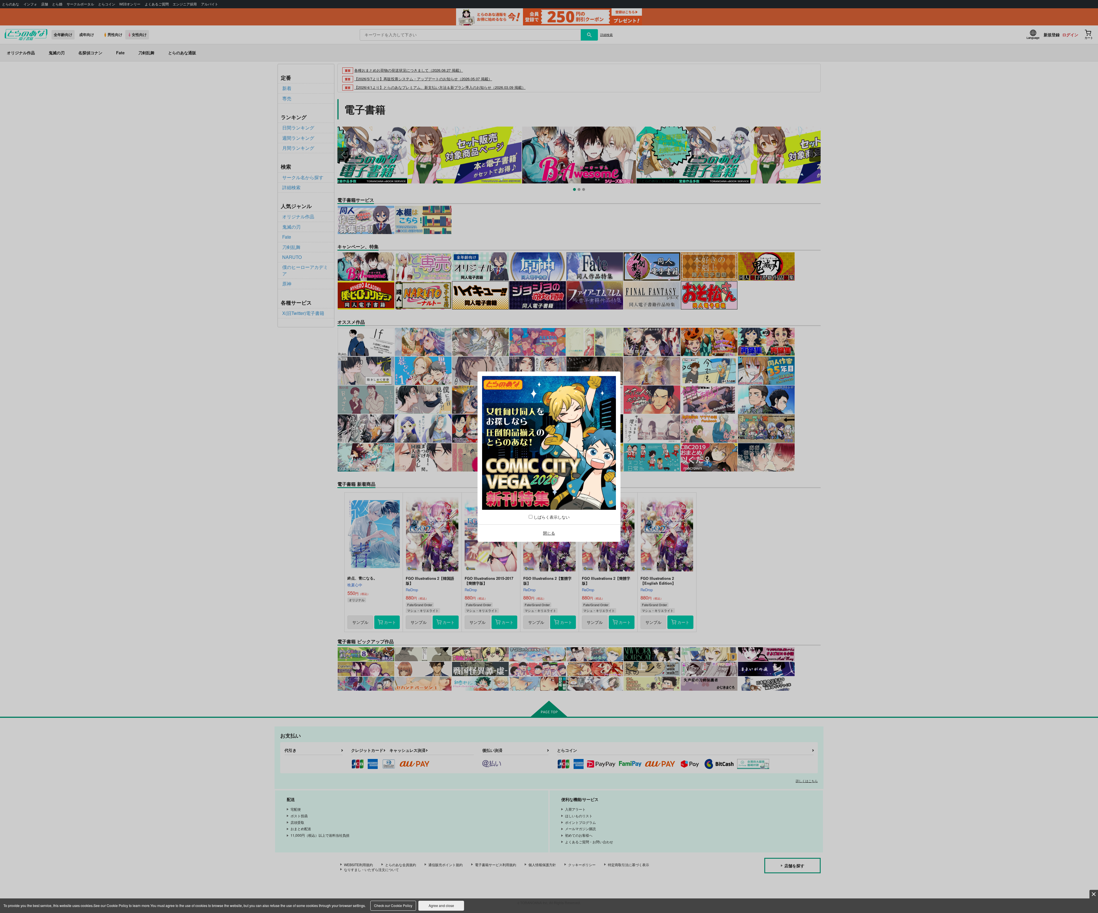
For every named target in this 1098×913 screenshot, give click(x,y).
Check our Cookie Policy (393, 905)
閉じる (549, 533)
